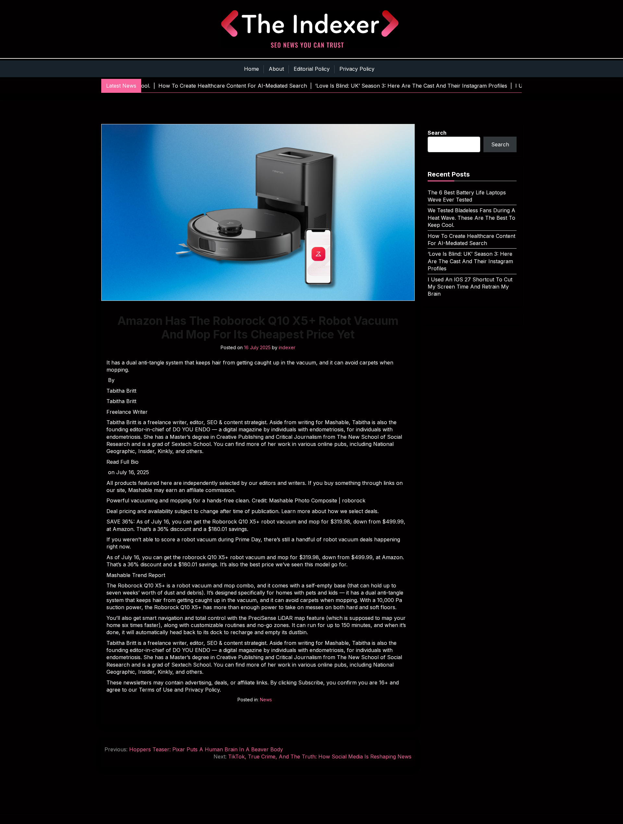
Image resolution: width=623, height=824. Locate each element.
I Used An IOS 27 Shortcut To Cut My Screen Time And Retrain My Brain (470, 286)
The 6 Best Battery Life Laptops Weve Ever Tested (467, 196)
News (266, 699)
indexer (287, 347)
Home (251, 69)
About (276, 69)
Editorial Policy (312, 69)
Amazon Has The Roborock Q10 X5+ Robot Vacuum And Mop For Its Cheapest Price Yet (257, 327)
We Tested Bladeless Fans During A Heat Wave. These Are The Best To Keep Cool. (471, 217)
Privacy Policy (356, 69)
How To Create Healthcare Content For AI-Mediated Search (471, 239)
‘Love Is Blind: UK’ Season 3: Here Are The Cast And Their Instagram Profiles (470, 261)
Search (437, 132)
